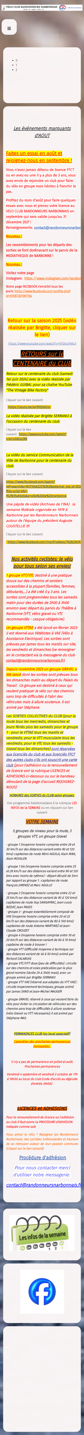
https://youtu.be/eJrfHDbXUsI (29, 407)
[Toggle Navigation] (9, 28)
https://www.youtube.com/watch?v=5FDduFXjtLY (42, 343)
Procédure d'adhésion (42, 1157)
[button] (45, 60)
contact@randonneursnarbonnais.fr (35, 660)
